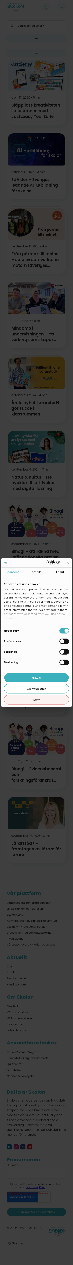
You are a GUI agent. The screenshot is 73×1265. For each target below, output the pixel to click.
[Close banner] (68, 562)
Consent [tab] (13, 572)
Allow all (36, 677)
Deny (36, 699)
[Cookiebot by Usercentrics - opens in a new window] (45, 562)
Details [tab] (36, 572)
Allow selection (36, 688)
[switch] (64, 641)
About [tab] (60, 572)
